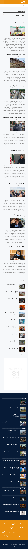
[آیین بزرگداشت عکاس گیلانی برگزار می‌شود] (23, 513)
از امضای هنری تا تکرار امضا (12, 348)
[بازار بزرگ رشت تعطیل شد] (23, 483)
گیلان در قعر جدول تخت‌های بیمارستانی (10, 408)
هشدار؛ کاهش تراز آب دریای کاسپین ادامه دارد (10, 313)
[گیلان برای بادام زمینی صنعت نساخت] (23, 453)
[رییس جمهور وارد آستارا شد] (17, 223)
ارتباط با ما (5, 536)
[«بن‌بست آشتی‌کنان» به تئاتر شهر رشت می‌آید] (23, 506)
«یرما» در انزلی (16, 497)
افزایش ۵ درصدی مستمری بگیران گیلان (10, 422)
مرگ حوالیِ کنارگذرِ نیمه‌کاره (12, 284)
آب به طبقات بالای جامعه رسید (12, 299)
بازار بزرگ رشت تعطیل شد (13, 481)
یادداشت (21, 528)
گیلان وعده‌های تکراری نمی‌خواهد (16, 86)
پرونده (13, 536)
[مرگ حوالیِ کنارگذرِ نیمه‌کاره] (22, 286)
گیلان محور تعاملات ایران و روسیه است (10, 474)
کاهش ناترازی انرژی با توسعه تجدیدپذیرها (13, 415)
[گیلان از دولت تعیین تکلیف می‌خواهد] (17, 63)
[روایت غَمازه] (22, 307)
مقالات (3, 528)
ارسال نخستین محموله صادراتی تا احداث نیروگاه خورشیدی (12, 431)
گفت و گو (6, 524)
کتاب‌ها (20, 532)
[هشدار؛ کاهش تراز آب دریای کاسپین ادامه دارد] (22, 314)
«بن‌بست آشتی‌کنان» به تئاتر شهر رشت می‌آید (11, 505)
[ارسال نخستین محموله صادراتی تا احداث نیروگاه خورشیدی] (23, 432)
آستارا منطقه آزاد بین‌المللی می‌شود (16, 183)
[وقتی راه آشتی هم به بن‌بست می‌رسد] (23, 492)
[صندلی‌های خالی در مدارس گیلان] (23, 402)
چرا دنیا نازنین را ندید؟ (13, 320)
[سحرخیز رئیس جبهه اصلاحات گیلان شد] (23, 462)
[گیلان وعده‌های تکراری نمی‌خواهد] (17, 94)
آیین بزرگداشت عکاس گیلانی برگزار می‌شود (11, 512)
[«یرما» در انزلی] (23, 499)
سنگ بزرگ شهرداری (14, 341)
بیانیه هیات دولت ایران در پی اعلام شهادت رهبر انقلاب (11, 468)
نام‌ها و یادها (12, 528)
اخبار (3, 532)
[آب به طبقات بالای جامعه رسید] (22, 300)
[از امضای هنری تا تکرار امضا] (22, 349)
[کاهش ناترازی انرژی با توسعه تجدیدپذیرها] (23, 416)
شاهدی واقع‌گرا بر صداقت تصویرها (11, 327)
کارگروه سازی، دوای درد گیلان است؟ (16, 246)
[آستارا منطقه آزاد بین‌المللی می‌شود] (17, 192)
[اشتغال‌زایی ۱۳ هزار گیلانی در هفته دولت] (23, 439)
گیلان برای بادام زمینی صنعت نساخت (11, 452)
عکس (20, 536)
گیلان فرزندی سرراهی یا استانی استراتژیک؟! (14, 117)
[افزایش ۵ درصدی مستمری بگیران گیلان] (23, 423)
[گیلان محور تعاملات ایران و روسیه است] (23, 476)
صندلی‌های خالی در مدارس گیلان (12, 401)
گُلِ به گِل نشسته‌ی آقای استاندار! (17, 150)
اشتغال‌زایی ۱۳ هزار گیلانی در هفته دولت (10, 438)
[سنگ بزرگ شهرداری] (22, 342)
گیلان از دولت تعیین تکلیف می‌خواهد (15, 54)
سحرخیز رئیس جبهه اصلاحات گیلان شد (11, 460)
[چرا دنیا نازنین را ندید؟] (22, 321)
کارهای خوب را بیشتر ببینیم (18, 23)
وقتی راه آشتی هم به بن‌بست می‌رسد (11, 490)
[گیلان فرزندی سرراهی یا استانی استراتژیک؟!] (17, 126)
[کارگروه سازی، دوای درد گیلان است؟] (17, 255)
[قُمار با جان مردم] (22, 335)
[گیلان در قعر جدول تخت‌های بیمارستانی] (23, 409)
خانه (20, 524)
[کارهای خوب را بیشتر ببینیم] (17, 31)
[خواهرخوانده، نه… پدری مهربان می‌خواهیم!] (22, 293)
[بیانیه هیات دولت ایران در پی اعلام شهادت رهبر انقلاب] (23, 469)
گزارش (13, 524)
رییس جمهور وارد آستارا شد (18, 215)
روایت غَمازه (15, 306)
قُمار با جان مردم (14, 334)
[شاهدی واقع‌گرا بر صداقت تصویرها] (22, 328)
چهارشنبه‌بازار (12, 532)
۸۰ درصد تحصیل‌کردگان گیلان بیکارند (11, 445)
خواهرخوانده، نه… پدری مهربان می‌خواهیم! (11, 292)
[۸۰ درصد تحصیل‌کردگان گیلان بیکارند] (23, 446)
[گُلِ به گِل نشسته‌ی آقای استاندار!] (17, 159)
